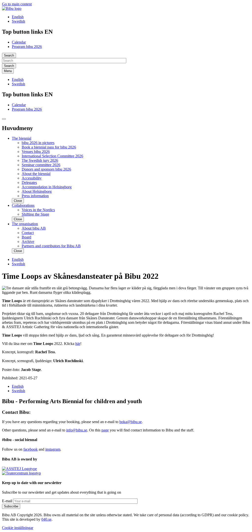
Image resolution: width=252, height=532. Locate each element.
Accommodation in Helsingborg (47, 187)
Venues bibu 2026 (36, 151)
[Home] (11, 8)
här (77, 343)
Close (18, 201)
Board (26, 237)
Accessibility (32, 178)
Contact (28, 233)
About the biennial (36, 174)
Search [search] (9, 55)
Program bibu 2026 (27, 46)
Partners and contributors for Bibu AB (51, 246)
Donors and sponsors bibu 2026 (46, 169)
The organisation (25, 224)
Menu (8, 71)
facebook (30, 449)
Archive (28, 241)
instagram (52, 449)
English (18, 17)
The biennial (21, 138)
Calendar (19, 42)
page (105, 430)
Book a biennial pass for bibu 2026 (49, 147)
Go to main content (17, 4)
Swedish (18, 21)
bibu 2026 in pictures (38, 143)
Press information (35, 196)
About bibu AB (34, 228)
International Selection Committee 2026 (52, 156)
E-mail (7, 501)
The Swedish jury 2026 (40, 160)
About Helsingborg (37, 191)
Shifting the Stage (35, 214)
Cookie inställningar (17, 528)
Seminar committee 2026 (41, 165)
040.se (46, 519)
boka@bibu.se (130, 422)
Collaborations (23, 205)
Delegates (29, 182)
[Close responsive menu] (4, 119)
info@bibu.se (76, 430)
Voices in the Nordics (38, 210)
